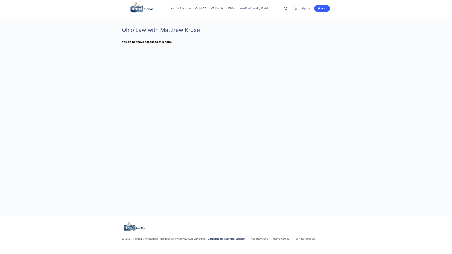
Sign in (306, 8)
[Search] (285, 8)
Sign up (322, 8)
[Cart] (296, 8)
